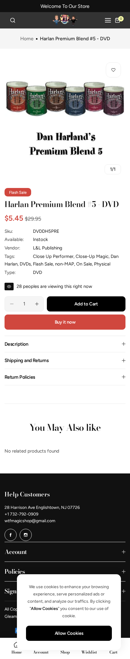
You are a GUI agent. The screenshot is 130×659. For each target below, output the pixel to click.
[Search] (12, 20)
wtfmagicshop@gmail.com (30, 520)
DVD (37, 272)
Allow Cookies (69, 633)
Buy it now (65, 322)
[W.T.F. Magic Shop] (65, 20)
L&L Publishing (47, 248)
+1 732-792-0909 (21, 514)
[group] (65, 118)
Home (27, 38)
